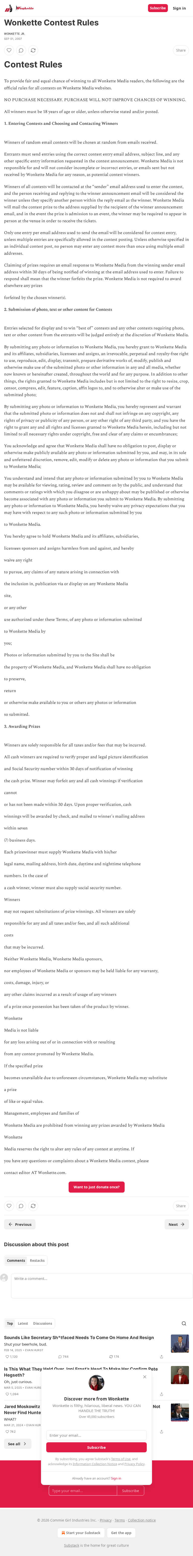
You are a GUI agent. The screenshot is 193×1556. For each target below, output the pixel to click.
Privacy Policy (134, 1464)
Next (173, 1224)
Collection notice (142, 1520)
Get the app (121, 1532)
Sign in (179, 8)
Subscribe (158, 8)
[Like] (9, 50)
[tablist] (25, 1261)
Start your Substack (83, 1532)
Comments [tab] (16, 1260)
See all (14, 1443)
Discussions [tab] (42, 1323)
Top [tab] (10, 1323)
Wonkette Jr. (14, 33)
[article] (96, 1347)
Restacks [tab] (37, 1260)
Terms (120, 1520)
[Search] (184, 1323)
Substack (71, 1545)
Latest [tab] (23, 1323)
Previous (23, 1224)
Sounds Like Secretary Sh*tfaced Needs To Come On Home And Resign (79, 1337)
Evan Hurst (34, 1350)
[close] (145, 1377)
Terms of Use (120, 1459)
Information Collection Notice (95, 1464)
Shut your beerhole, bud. (25, 1344)
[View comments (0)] (21, 50)
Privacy (106, 1520)
